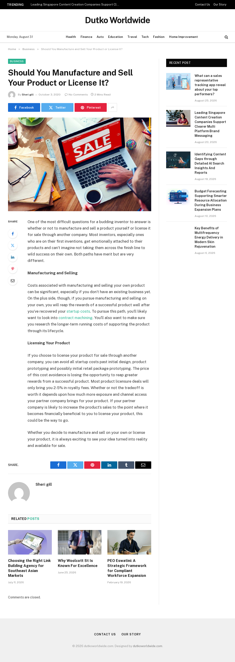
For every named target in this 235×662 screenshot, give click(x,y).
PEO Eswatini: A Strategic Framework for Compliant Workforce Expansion (126, 568)
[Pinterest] (12, 268)
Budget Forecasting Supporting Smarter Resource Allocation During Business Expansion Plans (211, 200)
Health (71, 37)
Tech (145, 37)
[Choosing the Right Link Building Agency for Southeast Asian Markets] (30, 542)
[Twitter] (12, 245)
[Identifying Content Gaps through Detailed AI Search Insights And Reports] (178, 159)
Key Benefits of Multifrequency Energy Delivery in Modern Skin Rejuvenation (209, 237)
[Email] (12, 280)
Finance (86, 37)
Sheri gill (28, 94)
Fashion (159, 37)
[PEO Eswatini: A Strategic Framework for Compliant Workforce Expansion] (129, 542)
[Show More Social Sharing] (112, 107)
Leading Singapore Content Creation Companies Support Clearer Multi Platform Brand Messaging (76, 4)
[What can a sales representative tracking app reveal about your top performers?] (178, 81)
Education (115, 37)
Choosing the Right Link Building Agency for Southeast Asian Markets (29, 568)
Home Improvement (183, 37)
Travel (132, 37)
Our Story (219, 4)
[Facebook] (12, 233)
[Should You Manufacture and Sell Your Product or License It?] (79, 164)
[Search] (226, 37)
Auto (100, 37)
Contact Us (202, 4)
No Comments (78, 94)
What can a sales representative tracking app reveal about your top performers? (210, 85)
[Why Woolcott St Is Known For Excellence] (80, 542)
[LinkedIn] (12, 257)
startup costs (78, 311)
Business (17, 61)
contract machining (75, 317)
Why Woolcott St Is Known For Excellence (78, 563)
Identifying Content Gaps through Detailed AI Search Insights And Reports (210, 163)
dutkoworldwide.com (147, 646)
